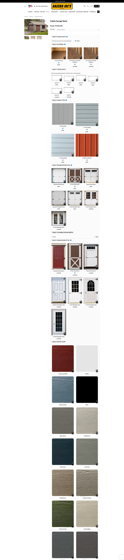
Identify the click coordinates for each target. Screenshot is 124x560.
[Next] (45, 27)
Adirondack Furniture (82, 11)
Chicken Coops (63, 11)
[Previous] (26, 27)
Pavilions (36, 11)
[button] (25, 6)
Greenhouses (71, 11)
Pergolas (42, 11)
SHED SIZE (52, 29)
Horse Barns (54, 11)
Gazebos (30, 11)
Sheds (47, 11)
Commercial (92, 11)
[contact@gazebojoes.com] (85, 6)
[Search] (98, 12)
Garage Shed (38, 16)
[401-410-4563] (88, 6)
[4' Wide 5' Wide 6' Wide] (73, 237)
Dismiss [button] (67, 1)
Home (26, 16)
